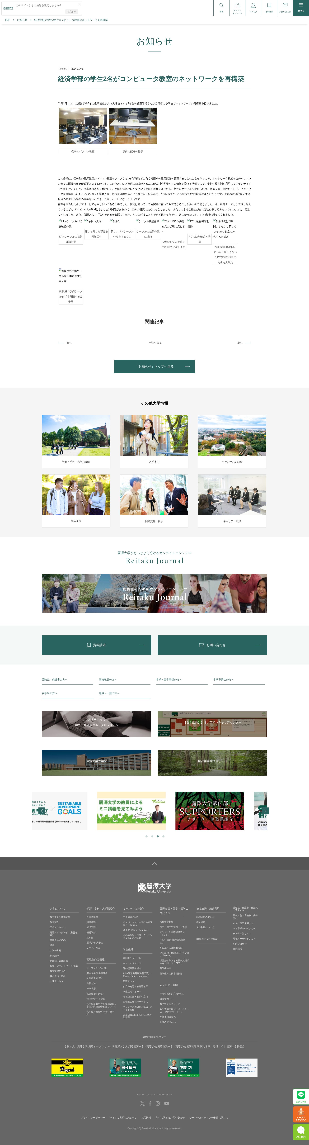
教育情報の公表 (58, 971)
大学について (57, 908)
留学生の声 (165, 968)
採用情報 (146, 1117)
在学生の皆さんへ (242, 933)
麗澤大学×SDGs (58, 940)
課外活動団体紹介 (132, 968)
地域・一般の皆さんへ (244, 938)
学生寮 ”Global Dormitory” (136, 930)
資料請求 (237, 949)
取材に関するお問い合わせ (170, 1117)
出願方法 (91, 983)
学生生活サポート (132, 991)
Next (265, 811)
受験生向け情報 (96, 959)
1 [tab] (146, 836)
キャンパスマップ (132, 963)
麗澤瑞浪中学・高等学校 (171, 1046)
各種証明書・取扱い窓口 (135, 996)
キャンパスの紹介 (133, 908)
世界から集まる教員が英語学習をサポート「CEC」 (174, 961)
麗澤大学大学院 (124, 1046)
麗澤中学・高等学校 (145, 1046)
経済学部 (91, 927)
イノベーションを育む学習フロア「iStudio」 (137, 923)
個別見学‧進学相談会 (97, 973)
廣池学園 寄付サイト (213, 1046)
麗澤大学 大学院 (95, 942)
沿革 (52, 945)
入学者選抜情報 (94, 978)
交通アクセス (56, 981)
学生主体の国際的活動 (171, 947)
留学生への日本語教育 (171, 973)
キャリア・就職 (169, 985)
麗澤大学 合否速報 (96, 999)
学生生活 (128, 949)
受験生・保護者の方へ (55, 679)
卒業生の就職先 (168, 1017)
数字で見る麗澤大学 (60, 917)
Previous (41, 811)
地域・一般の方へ (109, 693)
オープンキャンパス (97, 968)
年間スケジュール (132, 958)
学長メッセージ (58, 927)
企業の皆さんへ (168, 1022)
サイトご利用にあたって (123, 1117)
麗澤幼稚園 (193, 1046)
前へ (69, 342)
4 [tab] (163, 836)
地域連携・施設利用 (208, 908)
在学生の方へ (49, 693)
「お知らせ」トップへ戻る (154, 366)
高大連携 (200, 922)
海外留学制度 (166, 921)
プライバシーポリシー (93, 1117)
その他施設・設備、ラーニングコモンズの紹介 (137, 936)
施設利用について (205, 927)
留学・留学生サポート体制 (173, 927)
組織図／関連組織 (59, 961)
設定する (72, 11)
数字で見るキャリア (170, 1004)
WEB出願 (91, 988)
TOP (7, 20)
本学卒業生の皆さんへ (244, 928)
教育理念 (54, 922)
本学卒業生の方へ (223, 679)
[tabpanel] (76, 811)
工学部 (90, 937)
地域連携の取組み (205, 917)
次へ (240, 342)
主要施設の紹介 (131, 917)
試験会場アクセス (96, 993)
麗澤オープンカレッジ (101, 1046)
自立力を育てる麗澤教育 (135, 986)
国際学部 (91, 922)
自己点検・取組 (58, 976)
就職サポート (166, 999)
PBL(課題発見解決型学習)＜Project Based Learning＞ (137, 974)
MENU (301, 11)
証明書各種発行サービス (135, 1001)
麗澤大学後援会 (236, 1046)
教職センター (130, 981)
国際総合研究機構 (206, 939)
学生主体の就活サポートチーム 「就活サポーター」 (174, 1010)
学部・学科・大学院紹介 (101, 908)
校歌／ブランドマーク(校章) (64, 965)
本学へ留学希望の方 (243, 923)
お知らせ (22, 20)
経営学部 (91, 932)
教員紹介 (54, 955)
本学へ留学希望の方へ (169, 679)
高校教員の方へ (108, 679)
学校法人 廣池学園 (76, 1046)
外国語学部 (92, 917)
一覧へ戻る (155, 342)
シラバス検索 (93, 947)
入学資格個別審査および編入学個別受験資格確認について (101, 1005)
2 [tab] (152, 836)
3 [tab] (157, 836)
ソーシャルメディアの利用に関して (209, 1117)
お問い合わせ (240, 943)
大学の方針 (55, 950)
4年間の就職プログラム (172, 993)
